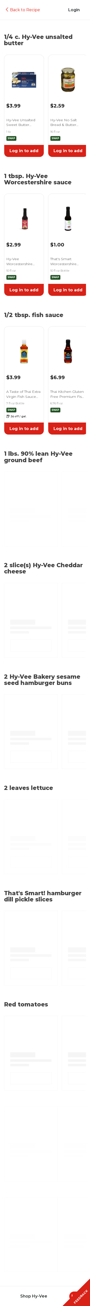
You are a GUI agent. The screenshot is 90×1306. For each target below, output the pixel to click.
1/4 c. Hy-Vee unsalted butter (38, 40)
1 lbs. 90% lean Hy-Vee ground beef (38, 457)
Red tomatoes (26, 1004)
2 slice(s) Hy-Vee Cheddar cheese (43, 568)
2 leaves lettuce (28, 788)
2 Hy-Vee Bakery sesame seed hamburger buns (42, 680)
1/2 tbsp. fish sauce (33, 315)
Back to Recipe (25, 9)
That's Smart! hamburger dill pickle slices (43, 896)
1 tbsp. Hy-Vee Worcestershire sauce (38, 179)
